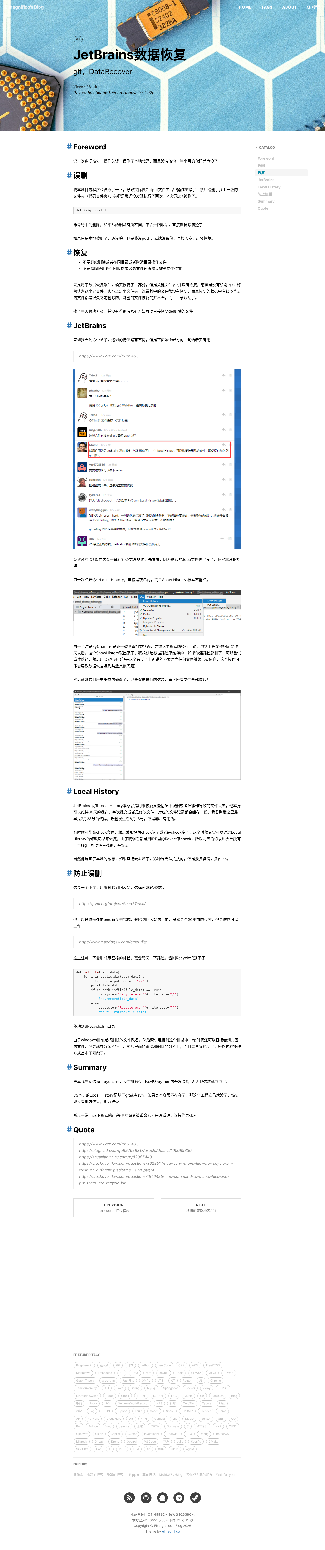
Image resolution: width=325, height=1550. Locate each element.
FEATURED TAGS (86, 1355)
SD (122, 1373)
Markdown (83, 1373)
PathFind (128, 1380)
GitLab (99, 1441)
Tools (179, 1373)
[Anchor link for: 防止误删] (68, 873)
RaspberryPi (84, 1365)
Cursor (132, 1434)
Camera (159, 1418)
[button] (313, 7)
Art (148, 1449)
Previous (114, 1208)
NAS (159, 1403)
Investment (151, 1434)
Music (188, 1396)
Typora (207, 1403)
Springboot (170, 1388)
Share (170, 1411)
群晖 (173, 1403)
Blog (234, 1396)
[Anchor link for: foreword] (68, 146)
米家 (140, 1426)
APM (195, 1365)
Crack (125, 1396)
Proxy (93, 1403)
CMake (213, 1441)
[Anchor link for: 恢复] (68, 252)
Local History (269, 187)
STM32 (196, 1373)
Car (98, 1449)
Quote (263, 208)
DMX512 (187, 1411)
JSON (106, 1411)
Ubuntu (163, 1373)
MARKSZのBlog (171, 1475)
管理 (166, 1441)
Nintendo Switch (87, 1396)
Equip (138, 1411)
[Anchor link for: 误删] (68, 175)
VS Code (150, 1441)
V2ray (207, 1388)
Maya (212, 1373)
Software (173, 1426)
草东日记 (149, 1475)
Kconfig (196, 1441)
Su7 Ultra (82, 1449)
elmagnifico (171, 1531)
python (145, 1365)
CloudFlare (114, 1418)
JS (201, 1380)
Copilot (115, 1434)
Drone (115, 1441)
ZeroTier (189, 1403)
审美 (161, 1449)
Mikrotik (81, 1441)
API (106, 1388)
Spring (135, 1388)
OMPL (146, 1380)
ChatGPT (173, 1434)
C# (202, 1396)
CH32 (233, 1426)
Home (245, 7)
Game (222, 1411)
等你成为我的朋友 (199, 1475)
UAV (107, 1403)
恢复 (261, 172)
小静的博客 (95, 1475)
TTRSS (223, 1388)
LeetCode (164, 1365)
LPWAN (229, 1373)
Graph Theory (85, 1380)
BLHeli (141, 1396)
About (289, 7)
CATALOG (267, 147)
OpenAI (132, 1441)
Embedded (105, 1373)
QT (173, 1380)
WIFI (144, 1418)
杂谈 (79, 1403)
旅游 (79, 1411)
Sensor (206, 1418)
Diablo (189, 1418)
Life (174, 1418)
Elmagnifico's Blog (24, 7)
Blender (206, 1411)
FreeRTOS (213, 1365)
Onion (99, 1434)
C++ (181, 1365)
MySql (151, 1388)
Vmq (108, 1426)
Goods (154, 1411)
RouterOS (222, 1434)
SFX (189, 1434)
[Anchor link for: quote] (68, 1129)
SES (221, 1418)
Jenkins (124, 1426)
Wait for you (225, 1475)
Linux (134, 1373)
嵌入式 (104, 1365)
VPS (160, 1380)
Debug (204, 1434)
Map (222, 1403)
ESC (174, 1396)
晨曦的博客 (115, 1475)
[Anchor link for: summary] (68, 1067)
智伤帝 (78, 1475)
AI (109, 1449)
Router (187, 1380)
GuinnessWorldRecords (133, 1403)
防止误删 (265, 194)
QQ (233, 1418)
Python (93, 1426)
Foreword (266, 158)
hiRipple (133, 1475)
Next (201, 1208)
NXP (218, 1426)
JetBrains (266, 180)
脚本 (130, 1365)
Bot (78, 1426)
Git (78, 39)
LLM (136, 1449)
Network (93, 1418)
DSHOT (158, 1396)
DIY (131, 1418)
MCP (122, 1449)
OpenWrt (82, 1434)
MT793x (202, 1426)
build (180, 1441)
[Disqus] (157, 1281)
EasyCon (218, 1396)
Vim (148, 1373)
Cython (122, 1411)
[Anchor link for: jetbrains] (68, 325)
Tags (267, 7)
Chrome (215, 1380)
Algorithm (108, 1380)
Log (91, 1411)
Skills (174, 1449)
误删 (261, 165)
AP (78, 1418)
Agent (190, 1449)
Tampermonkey (86, 1388)
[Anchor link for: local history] (68, 791)
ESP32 (154, 1426)
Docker (190, 1388)
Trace (109, 1396)
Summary (266, 201)
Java (120, 1388)
